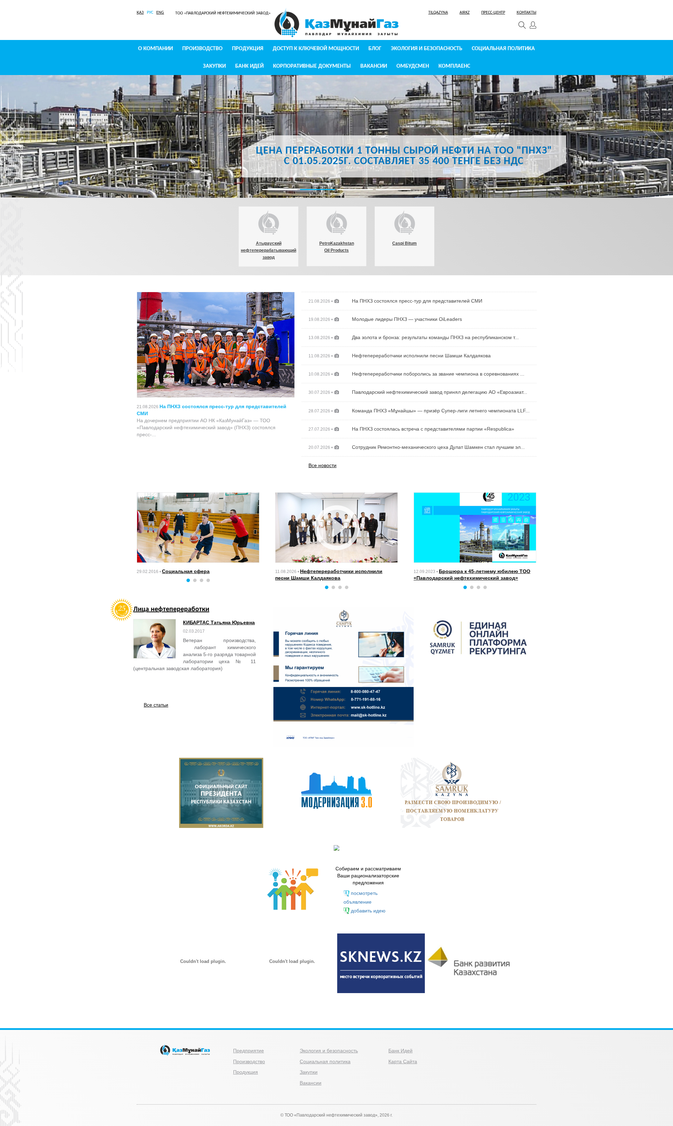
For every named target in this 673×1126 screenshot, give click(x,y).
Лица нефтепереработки (171, 610)
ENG (160, 13)
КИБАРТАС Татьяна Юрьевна (219, 622)
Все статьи (156, 705)
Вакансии (373, 66)
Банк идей (249, 66)
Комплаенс (454, 66)
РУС (150, 13)
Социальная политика (503, 49)
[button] (17, 175)
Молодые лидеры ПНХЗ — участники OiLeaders (407, 319)
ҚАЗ (140, 13)
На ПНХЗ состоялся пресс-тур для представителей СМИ (417, 301)
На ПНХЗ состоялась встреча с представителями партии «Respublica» (433, 429)
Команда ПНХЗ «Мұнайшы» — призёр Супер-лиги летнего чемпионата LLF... (441, 410)
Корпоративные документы (312, 66)
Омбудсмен (412, 66)
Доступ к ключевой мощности (316, 49)
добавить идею (368, 910)
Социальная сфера (186, 571)
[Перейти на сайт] (343, 676)
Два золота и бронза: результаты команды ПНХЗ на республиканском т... (435, 337)
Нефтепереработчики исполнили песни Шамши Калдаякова (421, 355)
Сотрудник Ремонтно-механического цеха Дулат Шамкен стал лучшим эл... (438, 447)
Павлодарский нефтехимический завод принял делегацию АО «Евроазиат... (439, 392)
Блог (374, 49)
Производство (202, 49)
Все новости (322, 465)
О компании (155, 49)
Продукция (247, 49)
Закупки (214, 66)
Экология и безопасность (426, 49)
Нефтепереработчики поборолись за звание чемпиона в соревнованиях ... (438, 374)
